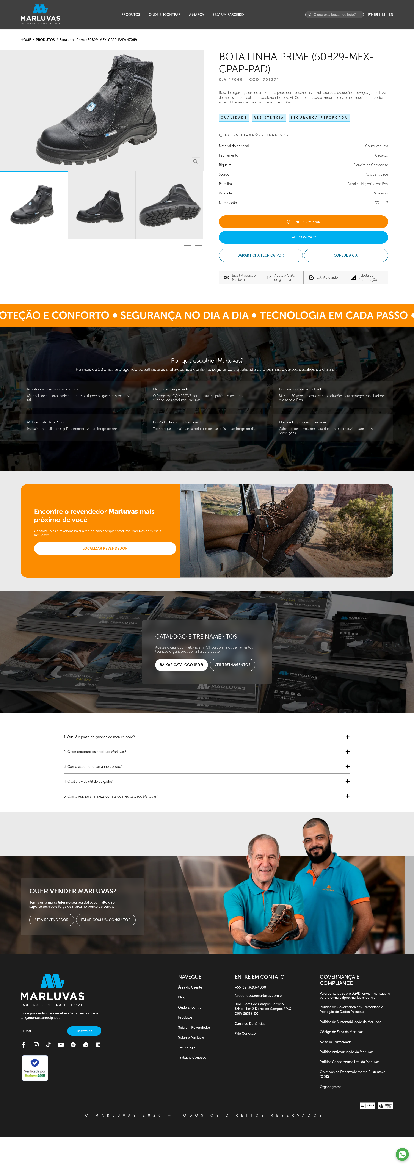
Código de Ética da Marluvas (341, 1032)
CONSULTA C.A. (346, 255)
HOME (26, 40)
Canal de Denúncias (250, 1024)
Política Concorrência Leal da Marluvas (350, 1062)
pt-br (373, 14)
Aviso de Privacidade (336, 1042)
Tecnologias (187, 1047)
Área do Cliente (190, 987)
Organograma (330, 1087)
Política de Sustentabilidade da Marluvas (350, 1022)
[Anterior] (187, 245)
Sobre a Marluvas (191, 1037)
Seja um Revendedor (194, 1027)
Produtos (185, 1017)
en (391, 14)
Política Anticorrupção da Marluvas (346, 1052)
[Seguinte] (198, 245)
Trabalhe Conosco (192, 1057)
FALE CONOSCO (303, 237)
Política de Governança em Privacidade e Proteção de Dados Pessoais (351, 1009)
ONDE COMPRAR (306, 222)
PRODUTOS (45, 40)
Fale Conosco (245, 1033)
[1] (34, 205)
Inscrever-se (84, 1031)
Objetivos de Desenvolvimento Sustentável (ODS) (353, 1074)
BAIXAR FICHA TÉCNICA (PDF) (261, 255)
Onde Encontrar (190, 1007)
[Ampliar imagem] (196, 161)
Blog (181, 997)
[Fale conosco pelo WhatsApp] (402, 1154)
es (383, 14)
